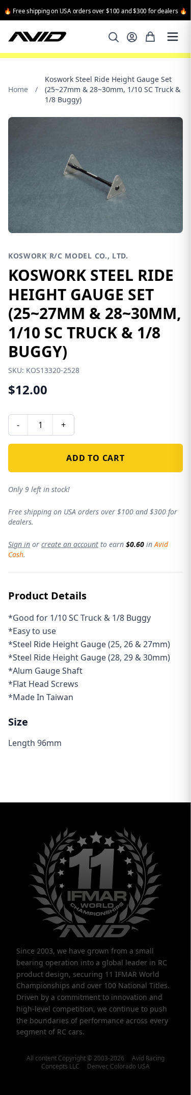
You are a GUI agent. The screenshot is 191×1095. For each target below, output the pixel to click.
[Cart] (150, 37)
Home (18, 89)
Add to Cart (95, 458)
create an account (69, 544)
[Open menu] (172, 36)
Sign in (19, 544)
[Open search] (113, 37)
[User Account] (132, 37)
